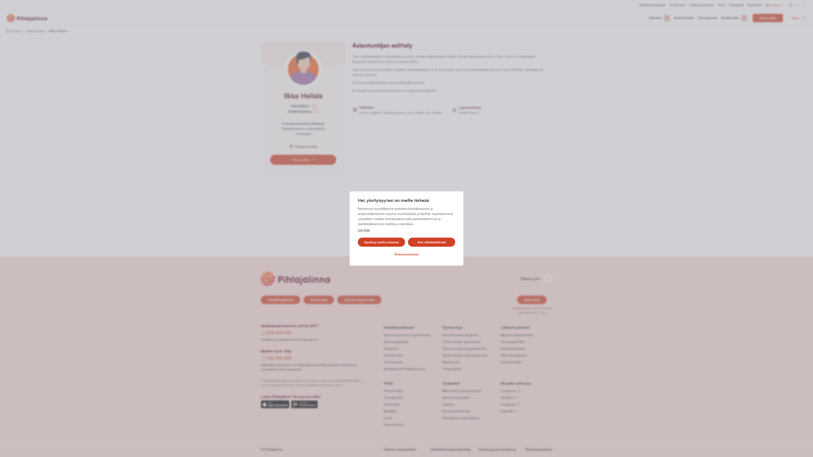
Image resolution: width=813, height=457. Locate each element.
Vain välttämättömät (431, 242)
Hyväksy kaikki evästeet (381, 242)
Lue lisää (364, 230)
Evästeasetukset (407, 254)
